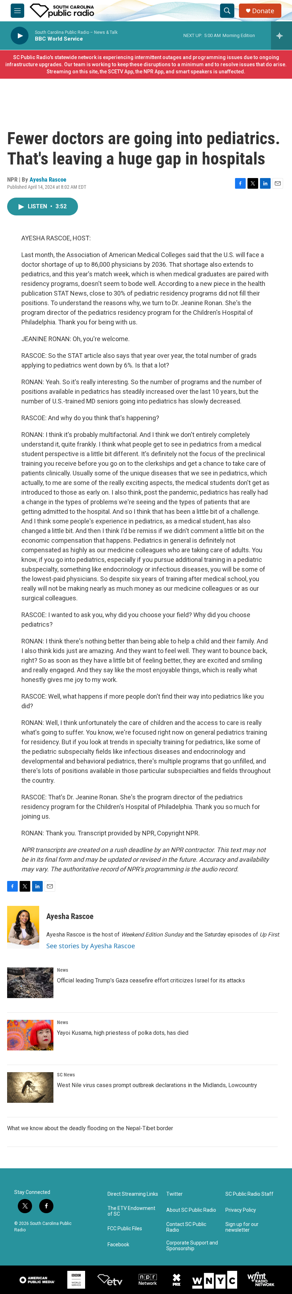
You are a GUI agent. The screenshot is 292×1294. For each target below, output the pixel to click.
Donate (263, 11)
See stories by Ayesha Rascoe (90, 945)
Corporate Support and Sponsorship (192, 1245)
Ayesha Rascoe (48, 179)
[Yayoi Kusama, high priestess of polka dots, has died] (30, 1035)
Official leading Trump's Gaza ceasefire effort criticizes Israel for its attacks (151, 980)
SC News (66, 1075)
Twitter (174, 1194)
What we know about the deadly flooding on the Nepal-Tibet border (90, 1128)
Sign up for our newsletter (242, 1227)
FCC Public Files (125, 1228)
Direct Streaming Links (133, 1194)
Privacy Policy (240, 1210)
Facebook (118, 1244)
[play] (19, 36)
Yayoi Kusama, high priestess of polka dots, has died (122, 1032)
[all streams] (281, 35)
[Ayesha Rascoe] (23, 927)
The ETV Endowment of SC (131, 1211)
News (62, 970)
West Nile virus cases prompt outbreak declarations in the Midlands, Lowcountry (157, 1085)
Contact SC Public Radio (186, 1227)
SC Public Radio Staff (249, 1194)
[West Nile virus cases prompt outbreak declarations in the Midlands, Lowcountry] (30, 1087)
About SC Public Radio (191, 1210)
